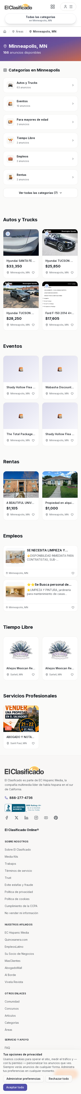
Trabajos (10, 863)
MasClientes (12, 960)
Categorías (12, 1022)
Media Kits (11, 856)
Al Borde (10, 975)
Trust (8, 877)
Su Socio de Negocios (19, 953)
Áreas (19, 31)
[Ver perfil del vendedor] (8, 234)
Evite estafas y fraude (19, 884)
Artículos (10, 1015)
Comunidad (12, 1001)
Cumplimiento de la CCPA (21, 906)
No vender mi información (21, 913)
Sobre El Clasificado (18, 849)
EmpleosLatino (14, 946)
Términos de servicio (18, 870)
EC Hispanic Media (17, 932)
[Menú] (68, 7)
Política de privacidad (19, 891)
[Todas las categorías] (52, 6)
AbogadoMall (13, 967)
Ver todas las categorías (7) (38, 192)
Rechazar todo (59, 1078)
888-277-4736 (21, 798)
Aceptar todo (15, 1087)
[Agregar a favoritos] (33, 272)
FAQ (7, 1047)
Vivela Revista (14, 982)
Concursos (12, 1008)
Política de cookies (17, 899)
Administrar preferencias (23, 1078)
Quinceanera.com (16, 939)
